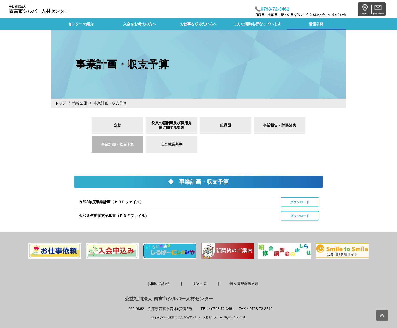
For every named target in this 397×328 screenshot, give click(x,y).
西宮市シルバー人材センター (39, 9)
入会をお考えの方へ (139, 24)
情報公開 (316, 24)
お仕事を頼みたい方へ (198, 24)
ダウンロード (299, 202)
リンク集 (199, 284)
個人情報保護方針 (244, 284)
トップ (60, 103)
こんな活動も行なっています (257, 24)
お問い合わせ (158, 284)
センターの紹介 (81, 24)
